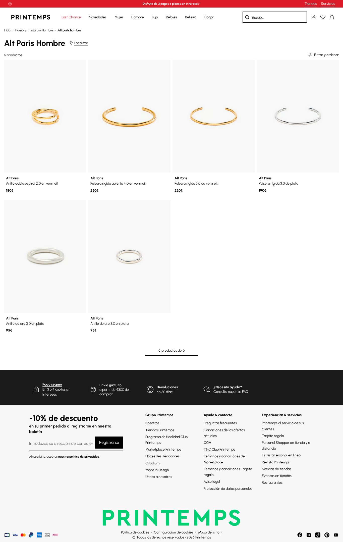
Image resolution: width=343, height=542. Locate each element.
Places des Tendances (162, 456)
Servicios (328, 4)
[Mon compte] (314, 17)
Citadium (152, 463)
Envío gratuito (110, 385)
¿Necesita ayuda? (227, 387)
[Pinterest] (327, 535)
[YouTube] (336, 535)
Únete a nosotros (158, 477)
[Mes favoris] (323, 17)
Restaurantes (272, 482)
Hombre (20, 30)
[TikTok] (318, 535)
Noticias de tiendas (276, 469)
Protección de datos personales (228, 488)
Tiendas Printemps (159, 430)
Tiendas (311, 4)
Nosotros (152, 423)
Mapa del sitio (208, 532)
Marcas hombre (42, 30)
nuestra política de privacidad (78, 456)
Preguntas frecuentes (220, 423)
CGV (207, 443)
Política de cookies (135, 532)
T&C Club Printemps (219, 449)
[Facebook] (300, 535)
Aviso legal (212, 481)
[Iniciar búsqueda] (247, 17)
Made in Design (157, 470)
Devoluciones (167, 387)
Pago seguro (52, 384)
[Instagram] (309, 535)
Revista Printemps (276, 462)
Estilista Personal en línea (281, 455)
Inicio (7, 30)
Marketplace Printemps (163, 449)
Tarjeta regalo (273, 436)
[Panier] (332, 17)
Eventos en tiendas (277, 476)
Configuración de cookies (173, 532)
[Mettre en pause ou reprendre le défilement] (10, 4)
